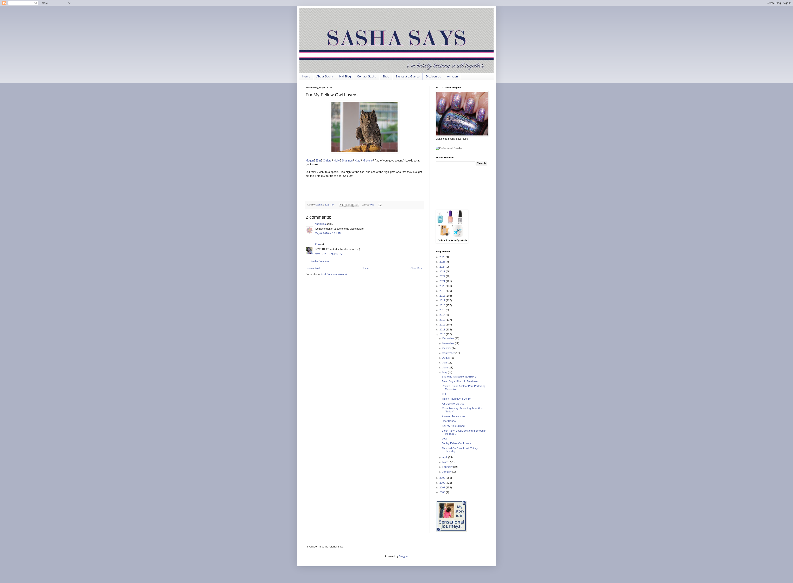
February (447, 466)
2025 (442, 261)
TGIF (444, 394)
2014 (442, 314)
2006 (442, 492)
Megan (310, 160)
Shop (385, 76)
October (447, 348)
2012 (442, 324)
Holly (337, 160)
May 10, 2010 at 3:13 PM (329, 254)
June (445, 367)
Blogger (403, 556)
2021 (442, 281)
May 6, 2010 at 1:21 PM (328, 233)
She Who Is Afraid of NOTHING (459, 376)
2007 (442, 487)
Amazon (452, 76)
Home (306, 76)
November (448, 343)
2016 (442, 305)
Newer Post (313, 268)
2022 (442, 276)
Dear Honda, (449, 421)
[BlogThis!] (345, 205)
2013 (442, 319)
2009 (442, 477)
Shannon (347, 160)
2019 (442, 291)
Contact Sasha (366, 76)
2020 (442, 286)
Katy (357, 160)
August (446, 357)
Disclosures (433, 76)
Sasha (318, 204)
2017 (442, 300)
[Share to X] (349, 205)
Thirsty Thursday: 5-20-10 (456, 398)
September (448, 353)
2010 (442, 334)
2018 (442, 295)
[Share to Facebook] (353, 205)
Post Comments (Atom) (334, 274)
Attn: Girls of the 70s (453, 403)
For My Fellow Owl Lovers (456, 443)
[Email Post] (379, 204)
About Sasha (324, 76)
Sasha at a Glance (407, 76)
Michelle (368, 160)
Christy (327, 160)
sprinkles (320, 224)
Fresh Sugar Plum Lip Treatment (460, 381)
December (448, 338)
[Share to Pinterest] (357, 205)
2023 (442, 271)
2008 (442, 482)
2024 (442, 266)
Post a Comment (320, 261)
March (446, 462)
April (445, 457)
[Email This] (341, 205)
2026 (442, 257)
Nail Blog (345, 76)
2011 (442, 329)
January (447, 471)
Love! (445, 438)
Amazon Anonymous (453, 416)
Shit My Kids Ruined (453, 426)
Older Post (416, 268)
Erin (318, 160)
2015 (442, 310)
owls (371, 204)
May (445, 372)
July (445, 362)
